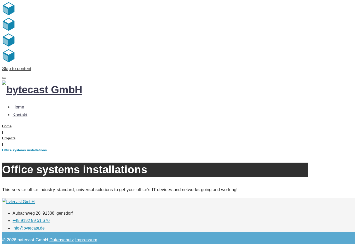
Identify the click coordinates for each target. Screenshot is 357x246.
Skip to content (16, 68)
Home (18, 107)
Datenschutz (61, 239)
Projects (8, 138)
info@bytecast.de (29, 228)
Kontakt (20, 114)
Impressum (86, 239)
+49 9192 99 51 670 (31, 220)
